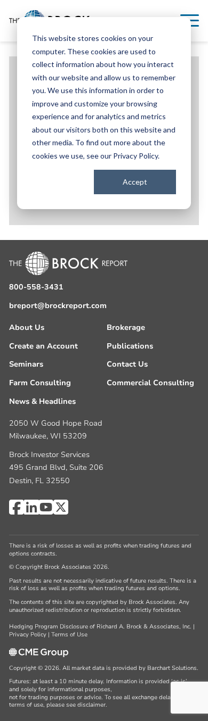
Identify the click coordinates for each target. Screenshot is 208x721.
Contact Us (127, 364)
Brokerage (126, 327)
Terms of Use (69, 635)
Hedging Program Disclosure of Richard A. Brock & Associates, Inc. (100, 627)
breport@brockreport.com (58, 306)
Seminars (26, 364)
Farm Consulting (40, 383)
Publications (130, 346)
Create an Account (43, 346)
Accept (135, 181)
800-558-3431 (36, 287)
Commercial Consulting (150, 383)
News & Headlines (42, 401)
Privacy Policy (135, 155)
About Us (26, 327)
